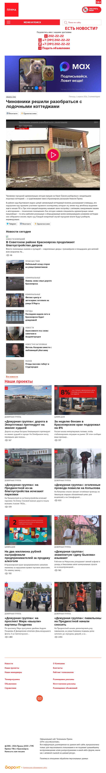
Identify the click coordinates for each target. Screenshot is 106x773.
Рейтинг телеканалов (63, 672)
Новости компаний (15, 239)
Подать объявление (56, 48)
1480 (10, 637)
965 (59, 570)
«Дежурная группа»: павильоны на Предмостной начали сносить (77, 621)
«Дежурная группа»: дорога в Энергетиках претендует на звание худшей (26, 424)
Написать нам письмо (15, 751)
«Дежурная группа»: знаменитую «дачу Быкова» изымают (74, 554)
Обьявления (10, 683)
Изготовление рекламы (64, 683)
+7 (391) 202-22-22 (56, 39)
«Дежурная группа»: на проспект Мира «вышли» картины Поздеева (23, 621)
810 (59, 500)
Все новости (12, 376)
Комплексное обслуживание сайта (35, 767)
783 (9, 573)
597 (59, 440)
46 (11, 255)
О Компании (59, 663)
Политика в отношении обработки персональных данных (64, 758)
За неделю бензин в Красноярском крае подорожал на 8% (77, 424)
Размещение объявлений (65, 688)
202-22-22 (56, 35)
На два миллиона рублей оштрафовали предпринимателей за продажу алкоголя (27, 556)
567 (9, 440)
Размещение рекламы (63, 679)
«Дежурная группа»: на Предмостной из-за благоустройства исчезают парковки (24, 489)
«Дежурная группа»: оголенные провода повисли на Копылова (77, 486)
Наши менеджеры (13, 672)
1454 (60, 637)
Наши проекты (19, 381)
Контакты (58, 668)
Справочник (10, 688)
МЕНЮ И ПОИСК (32, 22)
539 (9, 507)
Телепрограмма (12, 679)
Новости (9, 663)
